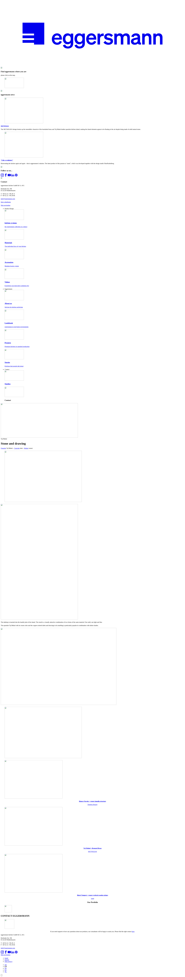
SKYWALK (5, 126)
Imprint (7, 960)
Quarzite (3, 448)
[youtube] (9, 176)
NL (6, 972)
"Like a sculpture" (7, 160)
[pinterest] (16, 176)
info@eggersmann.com (8, 199)
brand (6, 958)
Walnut (26, 448)
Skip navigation (5, 205)
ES (5, 970)
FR (6, 968)
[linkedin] (12, 176)
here (133, 931)
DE (6, 965)
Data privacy (8, 961)
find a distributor (6, 202)
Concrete (17, 448)
